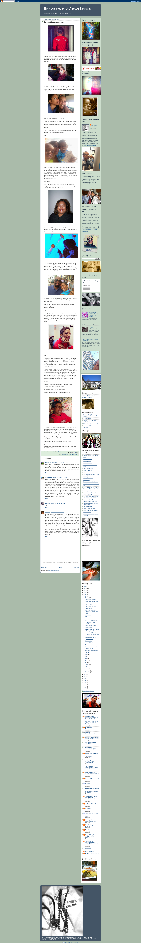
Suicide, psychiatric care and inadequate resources (91, 768)
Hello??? (87, 805)
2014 (85, 596)
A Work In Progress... (90, 825)
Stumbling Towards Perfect (92, 737)
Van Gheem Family (90, 772)
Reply (46, 472)
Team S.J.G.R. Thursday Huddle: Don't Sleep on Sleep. (91, 622)
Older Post (76, 567)
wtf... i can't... (88, 780)
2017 (85, 678)
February (87, 652)
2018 (85, 680)
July (86, 662)
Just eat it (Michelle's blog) (92, 778)
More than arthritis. (89, 644)
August (87, 664)
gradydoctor (94, 125)
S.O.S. (85, 472)
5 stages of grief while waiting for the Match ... (91, 792)
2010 (85, 588)
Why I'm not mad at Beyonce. (92, 650)
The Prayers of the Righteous (91, 785)
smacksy (87, 732)
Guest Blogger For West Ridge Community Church (92, 774)
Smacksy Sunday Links (90, 733)
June (86, 660)
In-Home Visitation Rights (90, 821)
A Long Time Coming (88, 478)
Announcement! (88, 756)
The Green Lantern (87, 459)
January (87, 597)
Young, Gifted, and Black (89, 508)
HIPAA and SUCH (87, 418)
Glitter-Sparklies (87, 461)
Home (60, 567)
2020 (85, 684)
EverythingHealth (89, 760)
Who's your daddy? (87, 470)
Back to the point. (89, 618)
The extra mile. (88, 641)
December (87, 672)
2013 (85, 594)
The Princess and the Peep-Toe (90, 482)
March (86, 654)
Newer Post (44, 567)
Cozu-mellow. (88, 615)
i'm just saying (65, 454)
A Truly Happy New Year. (91, 599)
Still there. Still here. (89, 604)
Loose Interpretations (88, 468)
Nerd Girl (87, 783)
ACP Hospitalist (89, 766)
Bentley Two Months (89, 810)
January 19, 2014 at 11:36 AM (58, 503)
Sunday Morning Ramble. (91, 625)
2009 (85, 586)
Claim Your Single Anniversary (92, 738)
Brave (86, 816)
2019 (85, 682)
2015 (85, 674)
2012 (85, 592)
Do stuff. (91, 327)
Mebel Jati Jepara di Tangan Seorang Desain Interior (91, 799)
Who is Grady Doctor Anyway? (90, 423)
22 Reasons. (88, 616)
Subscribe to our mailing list (90, 281)
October (87, 668)
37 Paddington (89, 727)
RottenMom (88, 830)
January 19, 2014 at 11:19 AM (61, 462)
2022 (85, 688)
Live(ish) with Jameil (90, 803)
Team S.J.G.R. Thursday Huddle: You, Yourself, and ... (92, 634)
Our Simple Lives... (90, 820)
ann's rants (88, 848)
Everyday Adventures (90, 742)
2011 (85, 590)
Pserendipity (88, 747)
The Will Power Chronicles (92, 853)
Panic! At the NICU (87, 463)
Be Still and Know (89, 851)
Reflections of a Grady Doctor (67, 8)
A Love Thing (86, 480)
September (88, 666)
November (87, 670)
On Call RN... (88, 808)
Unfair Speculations (88, 491)
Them (86, 728)
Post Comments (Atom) (53, 570)
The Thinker (87, 837)
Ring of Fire (87, 831)
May (86, 658)
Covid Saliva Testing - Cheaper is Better (90, 762)
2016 (85, 676)
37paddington (48, 477)
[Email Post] (68, 452)
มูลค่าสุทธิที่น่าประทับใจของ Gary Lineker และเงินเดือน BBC (92, 749)
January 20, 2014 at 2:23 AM (57, 512)
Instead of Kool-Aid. (89, 643)
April (86, 656)
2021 (85, 686)
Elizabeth (47, 512)
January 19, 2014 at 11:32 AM (60, 477)
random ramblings (73, 454)
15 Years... (87, 826)
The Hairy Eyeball (87, 506)
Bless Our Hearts (89, 716)
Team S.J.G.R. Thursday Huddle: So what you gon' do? (91, 612)
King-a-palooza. (88, 627)
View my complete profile (89, 145)
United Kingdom (88, 743)
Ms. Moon (47, 503)
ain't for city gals (49, 462)
